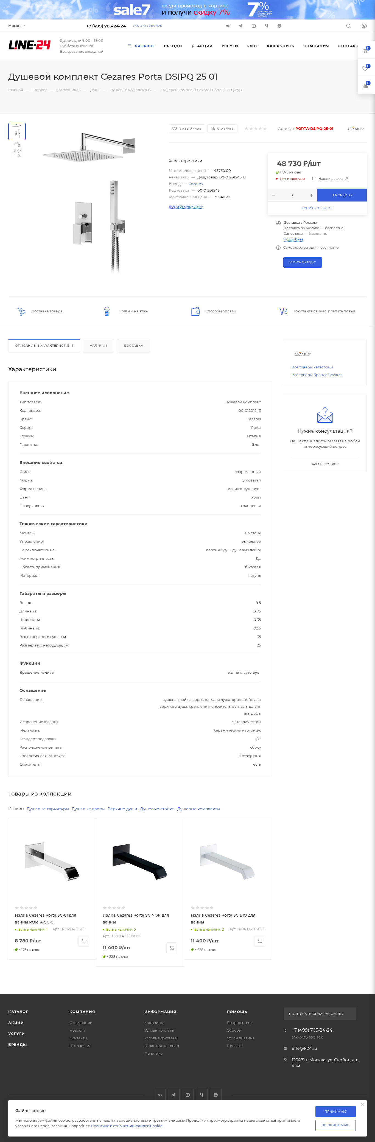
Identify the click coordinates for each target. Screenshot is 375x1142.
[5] (264, 128)
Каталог (18, 1011)
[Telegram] (241, 25)
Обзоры (234, 1030)
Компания (82, 1011)
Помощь (237, 1011)
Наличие (99, 346)
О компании (81, 1022)
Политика (153, 1053)
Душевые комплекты (198, 809)
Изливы (16, 808)
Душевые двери (88, 809)
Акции (16, 1022)
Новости (77, 1030)
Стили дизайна (241, 1038)
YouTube (188, 1095)
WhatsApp (279, 25)
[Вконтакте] (228, 25)
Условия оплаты (159, 1030)
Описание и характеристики (44, 346)
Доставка (133, 346)
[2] (250, 128)
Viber (267, 25)
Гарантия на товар (161, 1045)
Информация (160, 1011)
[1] (246, 128)
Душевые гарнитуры (48, 809)
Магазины (154, 1022)
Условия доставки (161, 1038)
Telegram (174, 1095)
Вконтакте (160, 1095)
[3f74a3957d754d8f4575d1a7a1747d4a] (95, 205)
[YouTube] (254, 25)
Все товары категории (312, 367)
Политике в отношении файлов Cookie (127, 1126)
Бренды (17, 1044)
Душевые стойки (157, 809)
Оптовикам (80, 1045)
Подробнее (293, 239)
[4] (260, 128)
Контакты (78, 1038)
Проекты (235, 1045)
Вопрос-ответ (239, 1022)
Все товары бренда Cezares (317, 375)
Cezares (196, 183)
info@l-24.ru (304, 1048)
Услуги (16, 1033)
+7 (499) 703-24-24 (106, 26)
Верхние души (122, 809)
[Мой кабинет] (364, 26)
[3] (255, 128)
